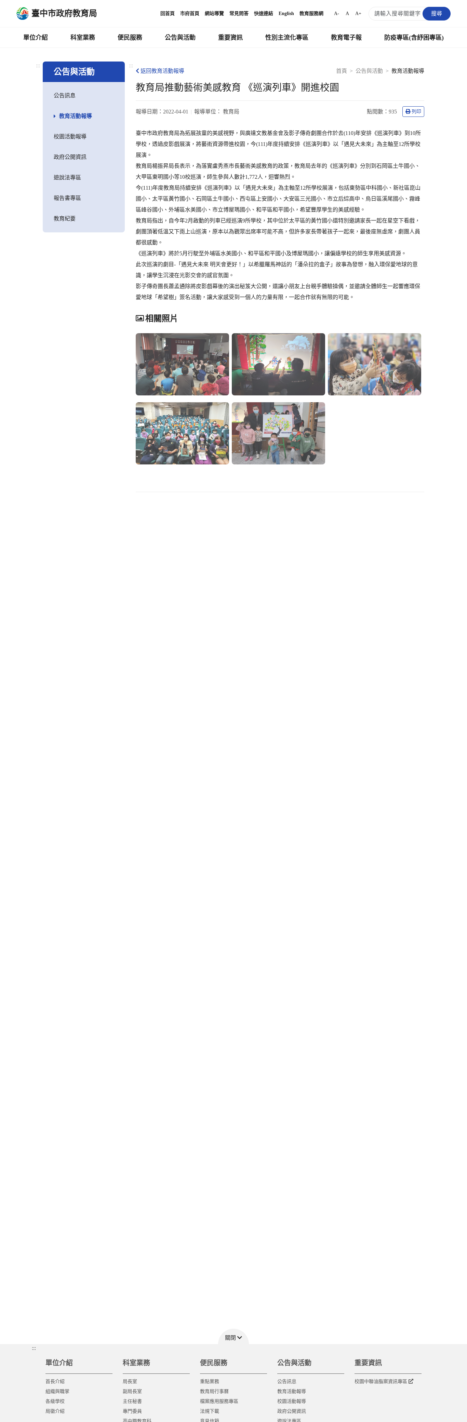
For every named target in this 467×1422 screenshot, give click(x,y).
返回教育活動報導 (162, 71)
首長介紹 (55, 1381)
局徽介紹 (55, 1411)
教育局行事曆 (214, 1391)
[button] (233, 1336)
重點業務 (209, 1381)
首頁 (341, 71)
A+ (358, 13)
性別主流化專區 (286, 37)
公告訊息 (65, 95)
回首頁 (167, 13)
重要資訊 (230, 37)
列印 (416, 111)
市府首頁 (189, 13)
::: (38, 65)
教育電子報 (346, 37)
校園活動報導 (70, 136)
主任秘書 (132, 1401)
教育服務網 (311, 13)
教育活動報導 (75, 116)
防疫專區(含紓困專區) (414, 37)
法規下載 (209, 1411)
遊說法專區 (67, 177)
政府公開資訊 (70, 157)
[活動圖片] (182, 364)
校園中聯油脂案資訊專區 (381, 1381)
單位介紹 (35, 37)
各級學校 (55, 1401)
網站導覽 (214, 13)
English (286, 13)
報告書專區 (67, 198)
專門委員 (132, 1411)
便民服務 (130, 37)
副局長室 (132, 1391)
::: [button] (34, 1348)
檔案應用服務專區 (219, 1401)
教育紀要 (65, 218)
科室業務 (82, 37)
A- (336, 13)
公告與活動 (180, 37)
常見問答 (239, 13)
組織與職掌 (57, 1391)
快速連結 (263, 13)
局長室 (130, 1381)
